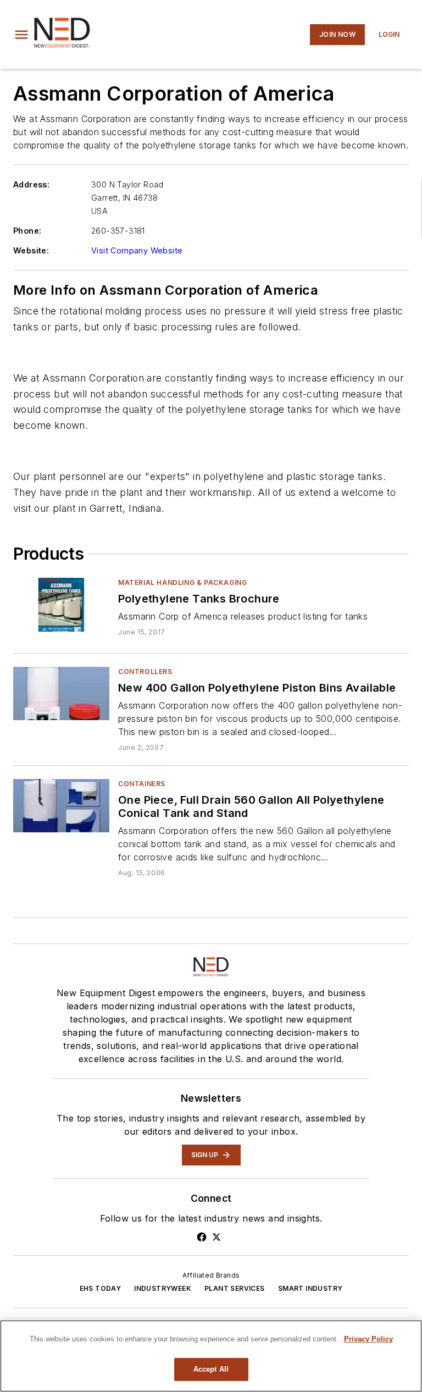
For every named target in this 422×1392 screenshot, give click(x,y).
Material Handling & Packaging (182, 582)
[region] (211, 1356)
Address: (31, 184)
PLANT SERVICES (234, 1288)
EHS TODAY (100, 1288)
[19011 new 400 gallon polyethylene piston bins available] (61, 693)
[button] (21, 34)
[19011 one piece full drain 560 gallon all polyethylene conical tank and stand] (61, 805)
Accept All (211, 1369)
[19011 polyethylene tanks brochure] (61, 604)
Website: (31, 250)
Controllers (145, 671)
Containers (141, 784)
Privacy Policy (368, 1339)
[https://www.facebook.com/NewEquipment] (201, 1236)
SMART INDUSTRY (310, 1288)
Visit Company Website (136, 250)
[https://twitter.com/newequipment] (216, 1236)
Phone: (27, 230)
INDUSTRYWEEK (162, 1288)
